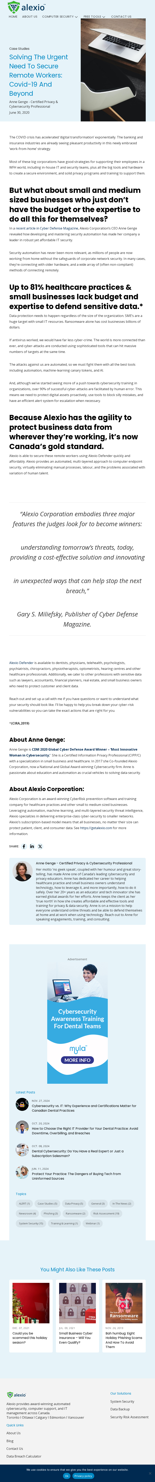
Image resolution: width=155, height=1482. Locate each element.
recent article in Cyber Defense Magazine (47, 228)
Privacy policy (83, 1476)
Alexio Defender (21, 663)
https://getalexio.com (95, 828)
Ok (67, 1476)
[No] (150, 1473)
